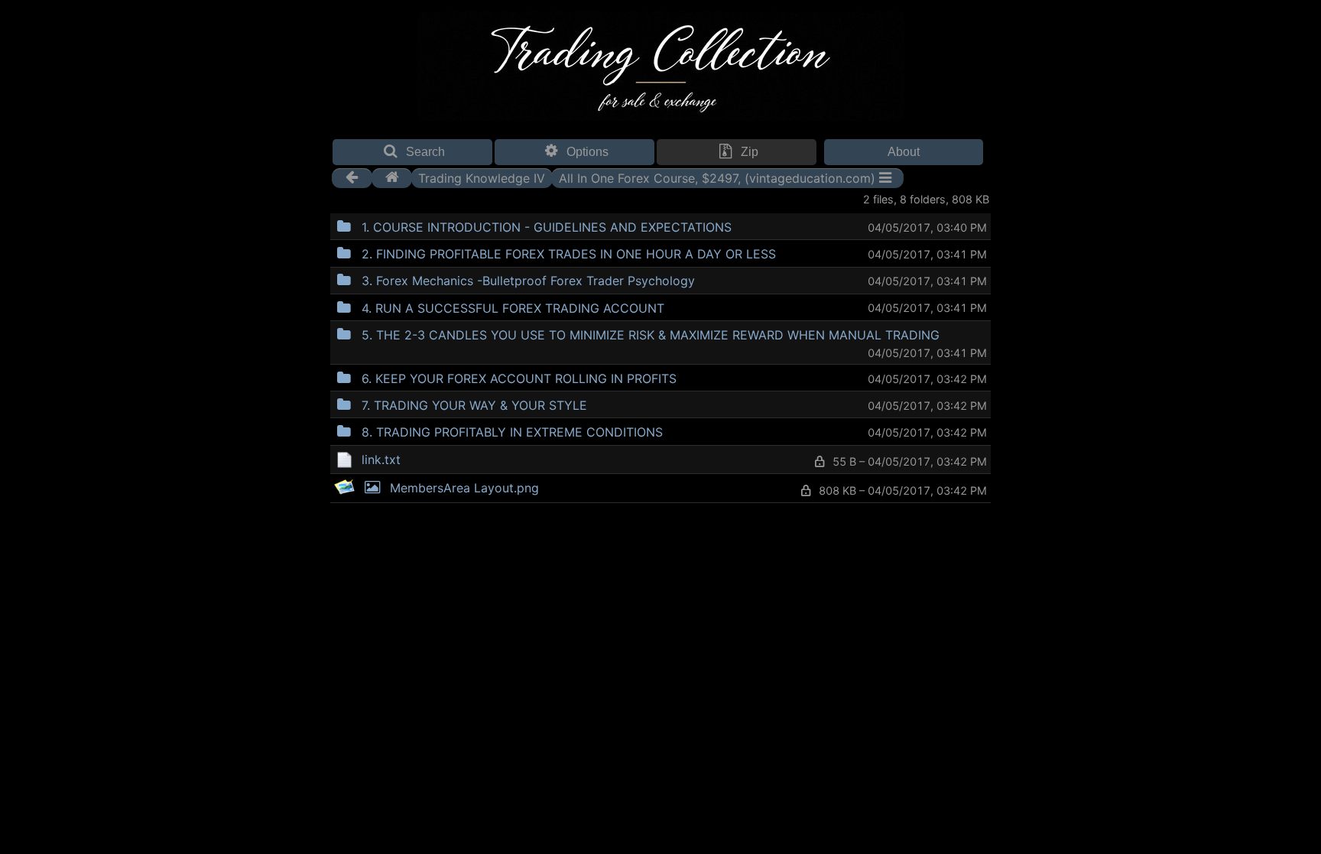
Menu (770, 225)
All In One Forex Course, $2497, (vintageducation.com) (717, 177)
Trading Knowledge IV (481, 177)
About (904, 151)
